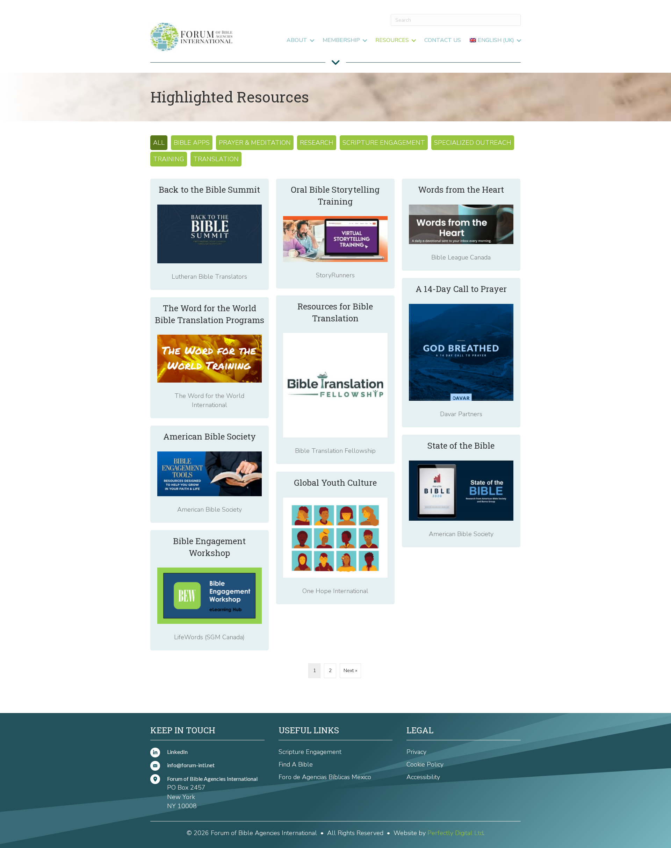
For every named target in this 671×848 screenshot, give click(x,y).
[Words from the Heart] (461, 225)
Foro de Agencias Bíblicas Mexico (325, 777)
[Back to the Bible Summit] (209, 234)
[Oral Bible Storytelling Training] (335, 233)
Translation (216, 159)
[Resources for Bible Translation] (335, 379)
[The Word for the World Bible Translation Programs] (209, 357)
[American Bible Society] (209, 474)
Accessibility (423, 777)
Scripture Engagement (383, 142)
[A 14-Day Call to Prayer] (461, 352)
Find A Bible (296, 764)
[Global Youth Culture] (335, 538)
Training (168, 159)
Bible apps (192, 142)
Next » (350, 670)
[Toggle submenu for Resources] (414, 40)
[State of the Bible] (461, 491)
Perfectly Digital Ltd (455, 833)
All (159, 142)
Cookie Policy (424, 764)
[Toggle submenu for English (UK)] (519, 40)
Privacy (416, 752)
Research (316, 142)
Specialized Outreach (472, 142)
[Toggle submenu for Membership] (365, 40)
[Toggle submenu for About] (312, 40)
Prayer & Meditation (255, 142)
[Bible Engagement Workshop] (209, 590)
